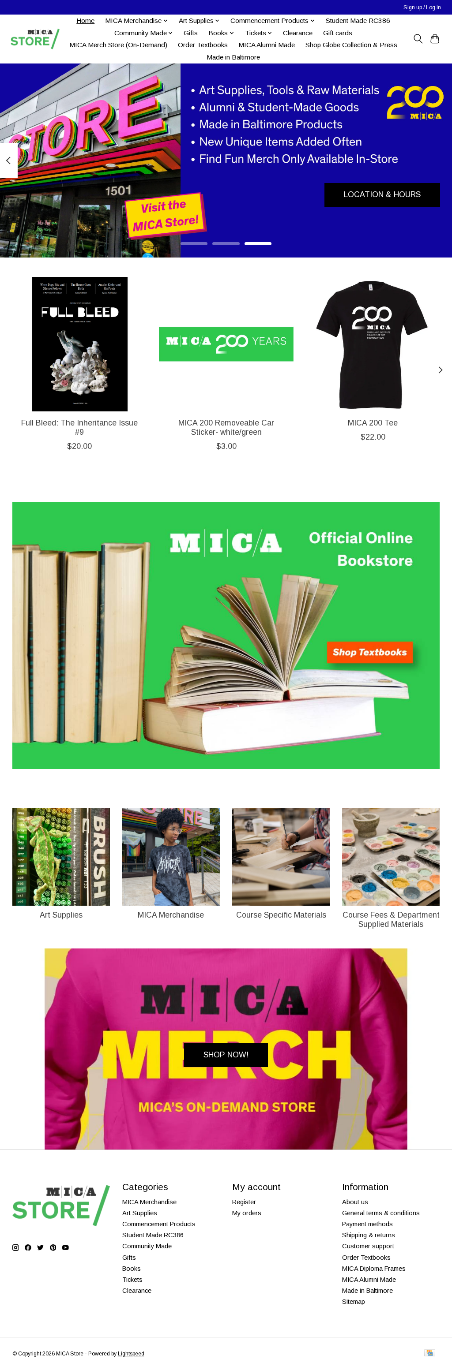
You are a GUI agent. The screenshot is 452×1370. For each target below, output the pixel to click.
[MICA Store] (35, 39)
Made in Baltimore (233, 57)
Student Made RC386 (358, 20)
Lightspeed (131, 1354)
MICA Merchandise (171, 915)
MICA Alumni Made (266, 45)
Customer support (368, 1246)
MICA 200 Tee (373, 422)
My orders (246, 1213)
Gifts (191, 33)
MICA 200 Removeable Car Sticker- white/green (226, 427)
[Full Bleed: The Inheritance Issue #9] (79, 344)
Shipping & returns (368, 1235)
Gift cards (337, 33)
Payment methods (367, 1224)
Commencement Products (159, 1224)
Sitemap (353, 1301)
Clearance (298, 33)
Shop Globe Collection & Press (351, 45)
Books (131, 1268)
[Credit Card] (429, 1353)
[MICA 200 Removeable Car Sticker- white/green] (226, 344)
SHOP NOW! (226, 1054)
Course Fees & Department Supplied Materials (391, 920)
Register (244, 1202)
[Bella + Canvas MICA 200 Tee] (372, 344)
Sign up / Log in (422, 7)
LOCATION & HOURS (382, 194)
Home (85, 20)
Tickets (132, 1279)
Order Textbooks (203, 45)
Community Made (147, 1246)
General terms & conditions (381, 1213)
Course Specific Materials (281, 915)
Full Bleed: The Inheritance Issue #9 (79, 427)
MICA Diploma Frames (374, 1268)
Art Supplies (61, 915)
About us (355, 1202)
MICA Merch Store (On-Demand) (118, 45)
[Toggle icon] (417, 39)
